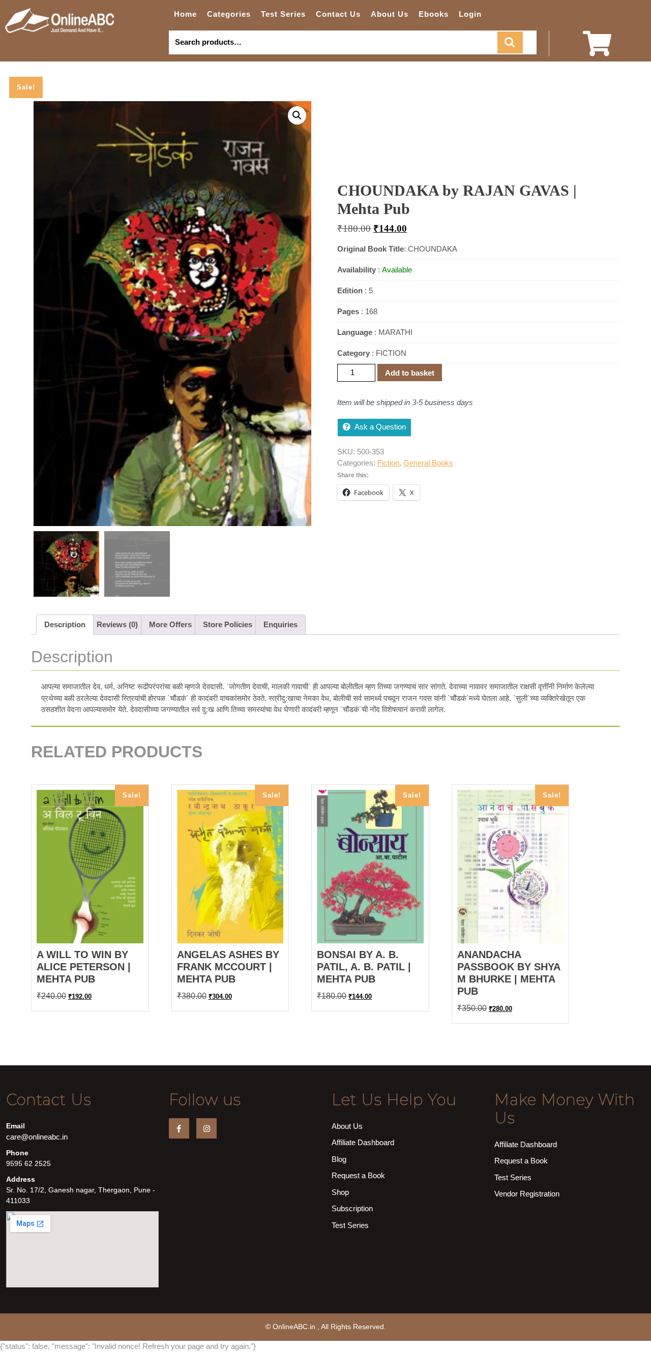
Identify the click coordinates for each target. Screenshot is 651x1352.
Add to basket (409, 372)
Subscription (352, 1208)
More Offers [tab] (170, 624)
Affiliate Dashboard (363, 1142)
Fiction (388, 462)
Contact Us (338, 14)
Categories (229, 14)
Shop (340, 1192)
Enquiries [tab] (280, 624)
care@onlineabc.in (37, 1136)
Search (510, 42)
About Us (389, 14)
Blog (339, 1159)
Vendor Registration (526, 1193)
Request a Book (358, 1175)
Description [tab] (64, 624)
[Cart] (597, 50)
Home (185, 14)
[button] (297, 115)
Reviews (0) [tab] (117, 624)
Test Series (283, 14)
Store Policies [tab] (227, 624)
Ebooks (434, 14)
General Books (428, 462)
